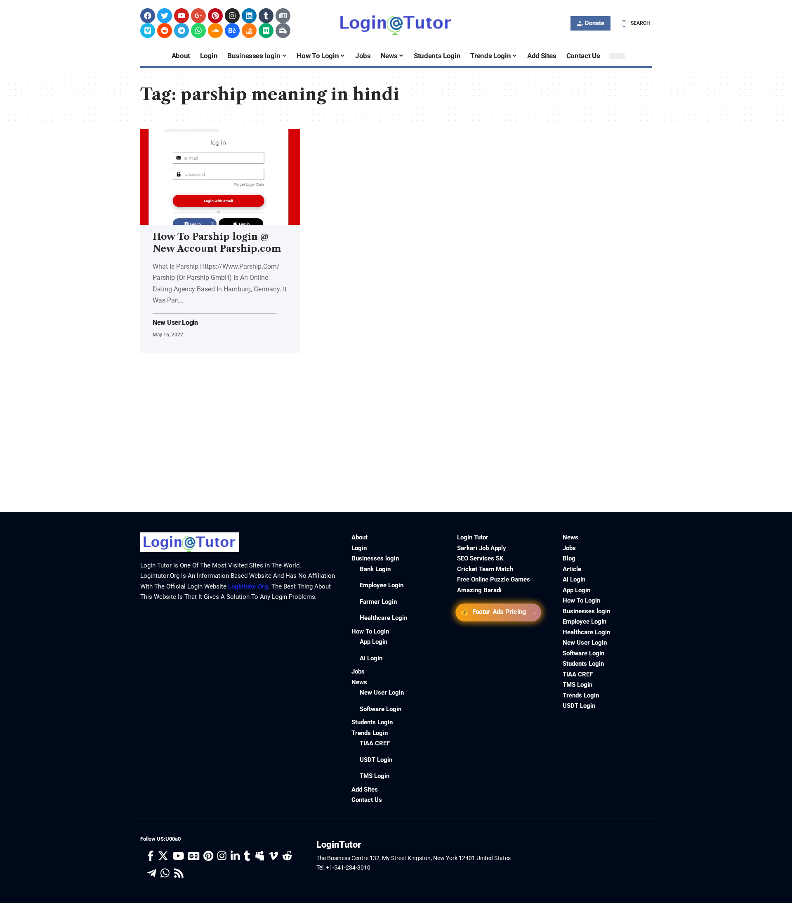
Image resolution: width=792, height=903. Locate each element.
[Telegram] (181, 30)
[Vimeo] (147, 30)
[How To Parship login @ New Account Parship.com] (220, 177)
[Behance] (232, 30)
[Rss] (179, 873)
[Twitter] (164, 15)
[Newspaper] (283, 15)
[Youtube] (181, 15)
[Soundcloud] (215, 30)
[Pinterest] (215, 15)
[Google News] (193, 856)
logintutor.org (248, 586)
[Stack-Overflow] (249, 30)
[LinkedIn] (235, 856)
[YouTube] (178, 856)
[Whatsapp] (198, 30)
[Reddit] (164, 30)
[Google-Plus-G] (198, 15)
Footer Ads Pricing (498, 612)
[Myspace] (259, 856)
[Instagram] (232, 15)
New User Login (175, 322)
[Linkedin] (249, 15)
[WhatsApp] (165, 873)
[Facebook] (147, 15)
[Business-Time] (283, 30)
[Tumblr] (266, 15)
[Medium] (266, 30)
